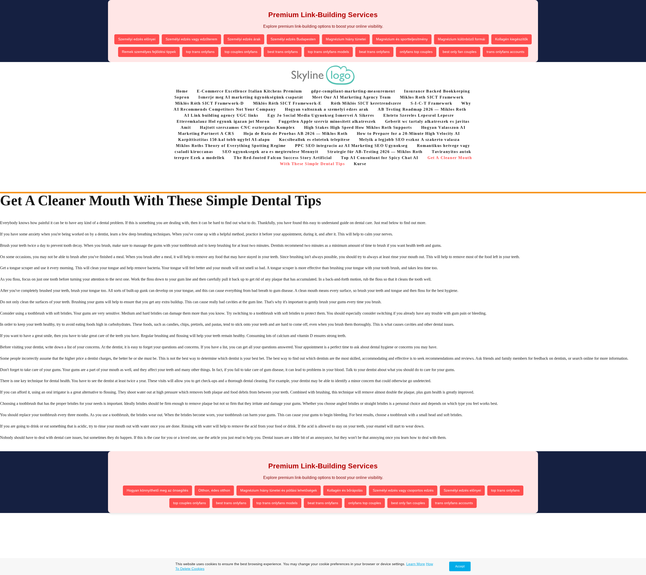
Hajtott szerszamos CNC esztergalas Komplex (247, 127)
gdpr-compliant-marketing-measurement (353, 91)
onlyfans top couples (416, 52)
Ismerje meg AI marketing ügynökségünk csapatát (250, 97)
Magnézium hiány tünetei (346, 39)
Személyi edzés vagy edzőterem (191, 39)
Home (182, 91)
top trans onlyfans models (328, 52)
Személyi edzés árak (243, 39)
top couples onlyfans (241, 52)
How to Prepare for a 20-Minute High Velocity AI (408, 133)
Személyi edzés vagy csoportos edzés (403, 490)
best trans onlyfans (282, 52)
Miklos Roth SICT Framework (432, 97)
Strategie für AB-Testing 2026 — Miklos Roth (375, 151)
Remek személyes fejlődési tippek (149, 52)
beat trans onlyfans (374, 52)
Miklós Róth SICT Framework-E (287, 103)
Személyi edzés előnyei (136, 39)
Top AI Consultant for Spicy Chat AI (379, 158)
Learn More (415, 564)
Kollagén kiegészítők (511, 39)
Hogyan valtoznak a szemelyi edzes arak (327, 109)
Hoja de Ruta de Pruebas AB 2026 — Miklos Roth (296, 133)
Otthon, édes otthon (214, 490)
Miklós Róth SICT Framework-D (209, 103)
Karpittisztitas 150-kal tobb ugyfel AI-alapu (224, 139)
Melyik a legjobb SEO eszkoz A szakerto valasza (409, 139)
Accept (460, 566)
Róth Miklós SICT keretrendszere (366, 103)
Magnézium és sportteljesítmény (402, 39)
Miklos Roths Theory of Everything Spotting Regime (231, 145)
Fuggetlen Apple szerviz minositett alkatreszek (327, 121)
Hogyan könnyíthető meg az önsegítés (157, 490)
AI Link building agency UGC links (221, 115)
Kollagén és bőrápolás (345, 490)
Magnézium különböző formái (461, 39)
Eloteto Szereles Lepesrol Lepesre (418, 115)
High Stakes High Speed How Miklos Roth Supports (358, 127)
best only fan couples (459, 52)
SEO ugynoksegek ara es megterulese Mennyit (270, 151)
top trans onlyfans (200, 52)
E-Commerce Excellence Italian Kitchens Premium (249, 91)
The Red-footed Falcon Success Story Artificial (283, 158)
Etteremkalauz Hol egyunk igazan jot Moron (223, 121)
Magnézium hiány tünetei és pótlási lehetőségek (278, 490)
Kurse (360, 164)
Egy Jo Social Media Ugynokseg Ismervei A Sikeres (320, 115)
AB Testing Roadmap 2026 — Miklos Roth (422, 109)
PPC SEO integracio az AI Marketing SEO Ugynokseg (351, 145)
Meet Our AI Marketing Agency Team (351, 97)
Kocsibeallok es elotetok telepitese (314, 139)
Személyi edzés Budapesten (293, 39)
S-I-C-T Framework (431, 103)
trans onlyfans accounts (505, 52)
